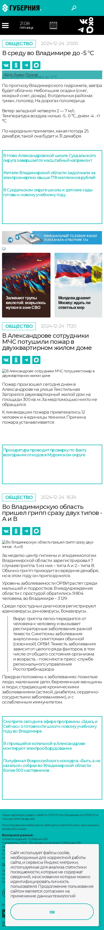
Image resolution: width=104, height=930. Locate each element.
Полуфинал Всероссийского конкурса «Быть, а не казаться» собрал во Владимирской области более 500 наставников (51, 765)
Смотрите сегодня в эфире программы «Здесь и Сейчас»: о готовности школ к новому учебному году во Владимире (50, 726)
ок (52, 912)
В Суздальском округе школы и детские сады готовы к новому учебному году (48, 192)
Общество (19, 44)
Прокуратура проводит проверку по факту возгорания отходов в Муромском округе (45, 452)
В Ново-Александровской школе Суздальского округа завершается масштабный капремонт (49, 158)
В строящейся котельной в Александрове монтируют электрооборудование (44, 746)
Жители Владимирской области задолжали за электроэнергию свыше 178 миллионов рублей (49, 175)
